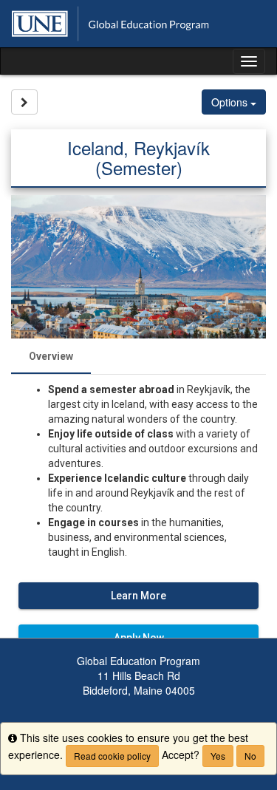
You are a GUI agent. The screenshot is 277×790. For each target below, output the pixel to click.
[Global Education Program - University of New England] (138, 23)
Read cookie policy (112, 755)
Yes (218, 755)
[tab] (51, 356)
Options (230, 102)
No (250, 755)
